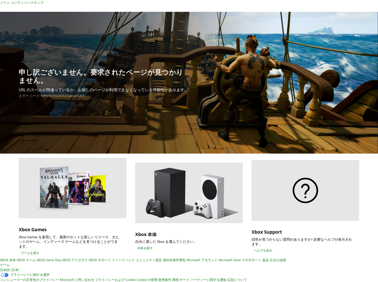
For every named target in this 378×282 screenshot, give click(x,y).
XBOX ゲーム (26, 260)
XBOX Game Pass (49, 260)
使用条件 (164, 279)
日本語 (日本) (9, 270)
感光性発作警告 (174, 260)
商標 (175, 279)
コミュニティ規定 (149, 260)
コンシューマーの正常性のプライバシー (29, 279)
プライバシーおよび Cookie (115, 279)
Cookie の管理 (146, 279)
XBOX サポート (100, 260)
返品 (265, 260)
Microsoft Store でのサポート (240, 260)
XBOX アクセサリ (75, 260)
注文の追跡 (278, 260)
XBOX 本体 (8, 260)
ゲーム (5, 265)
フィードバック (123, 260)
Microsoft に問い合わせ (77, 279)
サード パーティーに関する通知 (203, 279)
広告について (237, 279)
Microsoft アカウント (202, 260)
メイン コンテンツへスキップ (22, 2)
